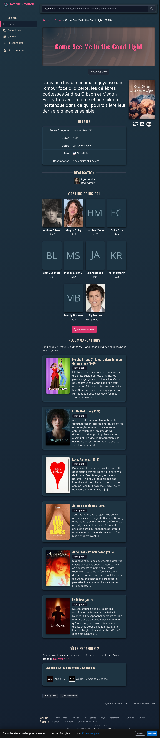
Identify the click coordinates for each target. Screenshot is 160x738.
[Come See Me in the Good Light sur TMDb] (135, 123)
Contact (56, 722)
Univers (142, 718)
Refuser (140, 733)
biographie (51, 695)
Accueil (46, 20)
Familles (75, 718)
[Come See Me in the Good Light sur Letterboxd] (148, 123)
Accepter (152, 733)
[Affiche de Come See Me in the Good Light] (142, 99)
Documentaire (83, 145)
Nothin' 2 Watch (21, 4)
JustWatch (59, 658)
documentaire (70, 695)
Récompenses (116, 718)
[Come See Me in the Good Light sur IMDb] (142, 123)
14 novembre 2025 (83, 130)
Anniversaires (60, 718)
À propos (69, 722)
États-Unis (82, 153)
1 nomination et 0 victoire (86, 160)
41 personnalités (86, 329)
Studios (130, 718)
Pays (102, 718)
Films (58, 20)
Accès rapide (98, 71)
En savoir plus (90, 733)
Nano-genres (90, 718)
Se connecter (101, 725)
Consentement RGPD (88, 722)
